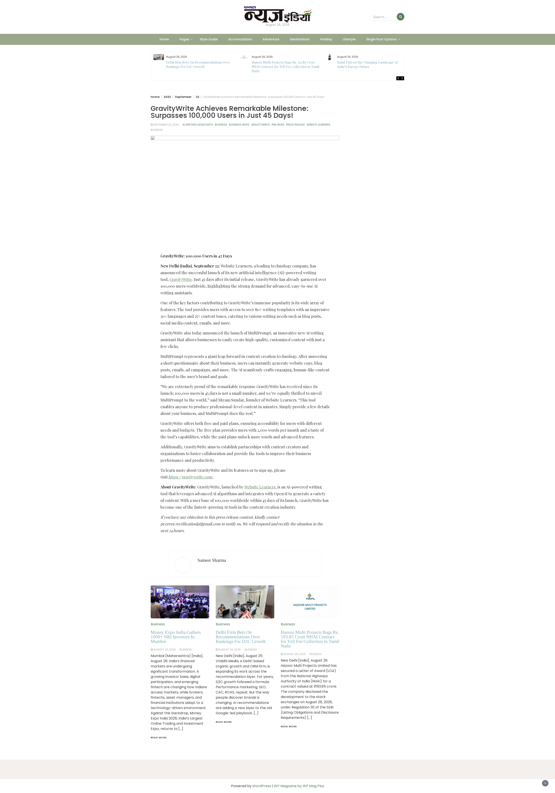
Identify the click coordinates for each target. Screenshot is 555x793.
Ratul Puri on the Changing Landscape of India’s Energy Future (282, 64)
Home (164, 39)
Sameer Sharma (212, 560)
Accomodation (240, 39)
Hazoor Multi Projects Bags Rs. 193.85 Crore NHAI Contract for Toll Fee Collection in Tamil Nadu (200, 66)
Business (221, 124)
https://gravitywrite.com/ (191, 477)
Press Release (295, 124)
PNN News (278, 124)
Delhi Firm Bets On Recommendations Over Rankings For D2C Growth (241, 637)
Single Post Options (381, 39)
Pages (184, 39)
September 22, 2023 (166, 124)
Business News (239, 124)
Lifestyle (349, 39)
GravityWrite (260, 124)
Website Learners (318, 124)
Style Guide (209, 39)
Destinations (300, 39)
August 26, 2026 (164, 649)
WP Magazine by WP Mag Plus (299, 785)
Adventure (271, 39)
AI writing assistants (198, 124)
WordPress (261, 785)
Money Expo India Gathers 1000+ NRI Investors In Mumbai (176, 637)
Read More (159, 737)
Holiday (326, 39)
